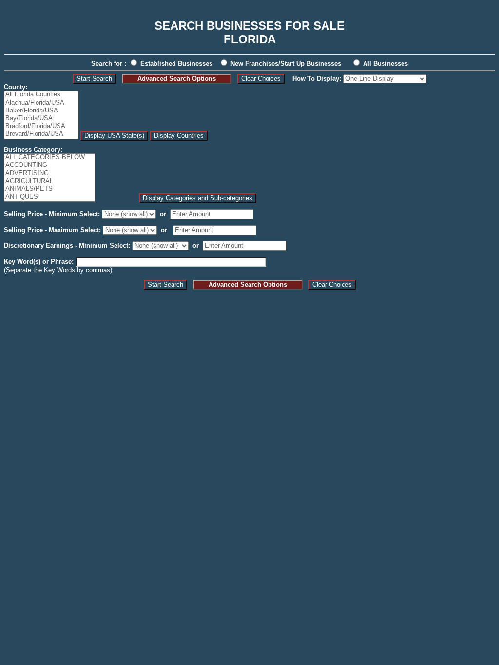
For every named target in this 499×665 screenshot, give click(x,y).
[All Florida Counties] (41, 95)
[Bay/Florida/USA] (41, 119)
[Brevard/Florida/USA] (41, 134)
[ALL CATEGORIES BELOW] (49, 158)
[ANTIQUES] (49, 197)
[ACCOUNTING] (49, 165)
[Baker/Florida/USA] (41, 111)
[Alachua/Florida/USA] (41, 103)
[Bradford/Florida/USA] (41, 126)
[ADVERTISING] (49, 174)
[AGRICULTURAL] (49, 181)
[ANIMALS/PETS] (49, 189)
